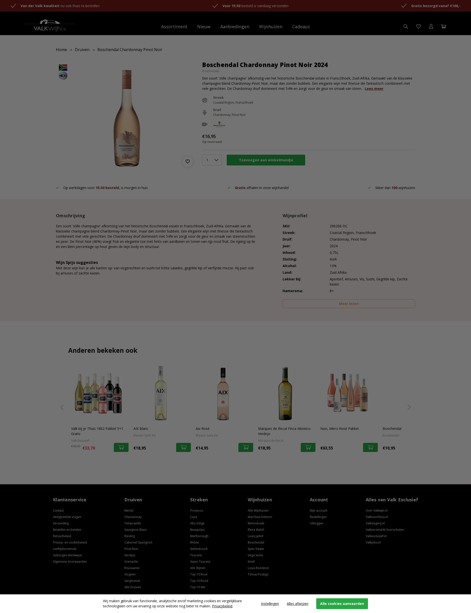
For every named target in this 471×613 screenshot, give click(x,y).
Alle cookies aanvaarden (342, 603)
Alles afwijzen (297, 603)
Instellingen (270, 603)
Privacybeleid (222, 606)
